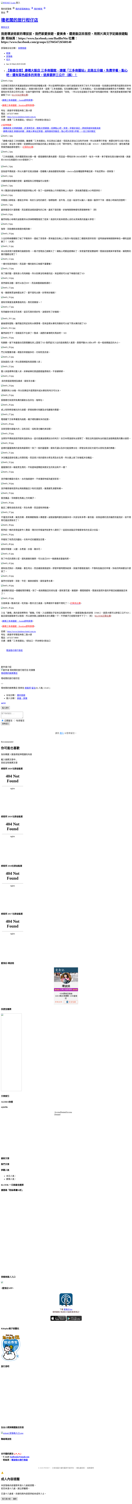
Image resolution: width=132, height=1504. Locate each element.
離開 (14, 1499)
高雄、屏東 (22, 698)
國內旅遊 (21, 695)
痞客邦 (28, 688)
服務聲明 (90, 1468)
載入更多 (5, 708)
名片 (8, 59)
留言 (33, 688)
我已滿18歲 (6, 1499)
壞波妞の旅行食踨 (14, 650)
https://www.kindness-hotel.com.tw (21, 117)
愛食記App (68, 1309)
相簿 (8, 53)
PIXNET (47, 1468)
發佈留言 (5, 724)
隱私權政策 (80, 1468)
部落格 (9, 56)
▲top (3, 703)
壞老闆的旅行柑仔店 (19, 20)
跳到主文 (5, 27)
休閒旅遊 (22, 48)
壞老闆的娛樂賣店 (9, 673)
